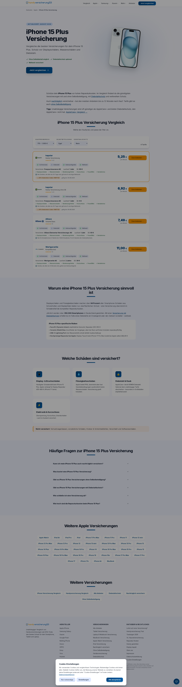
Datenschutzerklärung (66, 675)
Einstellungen (84, 680)
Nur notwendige (67, 680)
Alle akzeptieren (114, 680)
